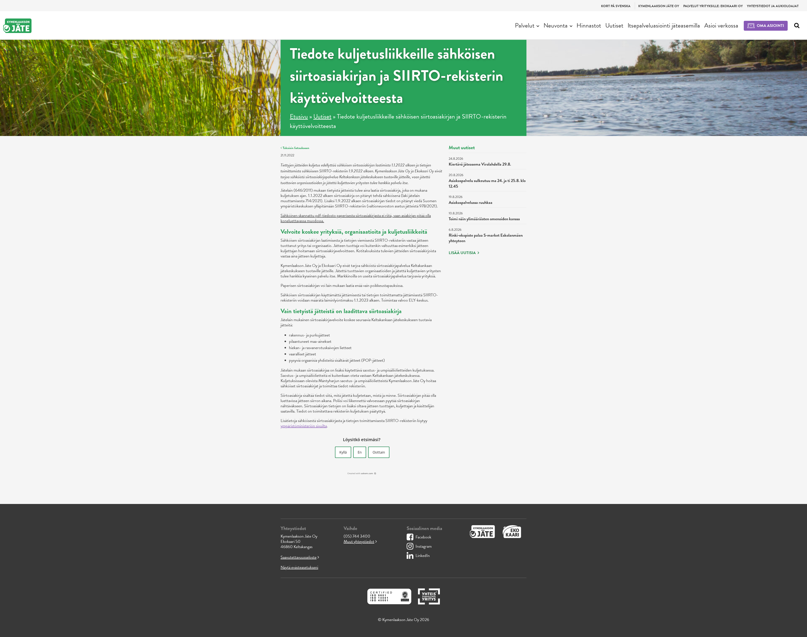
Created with (360, 473)
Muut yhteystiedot (359, 541)
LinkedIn (422, 555)
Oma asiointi (770, 25)
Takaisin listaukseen (295, 147)
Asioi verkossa (721, 25)
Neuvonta (555, 25)
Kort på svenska (615, 6)
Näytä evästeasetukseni (299, 567)
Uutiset (614, 25)
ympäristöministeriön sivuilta (304, 426)
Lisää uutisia (463, 253)
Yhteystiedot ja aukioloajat (773, 6)
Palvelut (524, 25)
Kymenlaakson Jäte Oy (658, 6)
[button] (343, 452)
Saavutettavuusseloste (298, 557)
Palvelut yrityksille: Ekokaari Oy (713, 6)
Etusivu (299, 116)
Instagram (423, 546)
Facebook (423, 537)
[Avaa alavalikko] (538, 25)
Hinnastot (588, 25)
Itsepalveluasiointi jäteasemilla (664, 25)
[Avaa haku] (796, 26)
